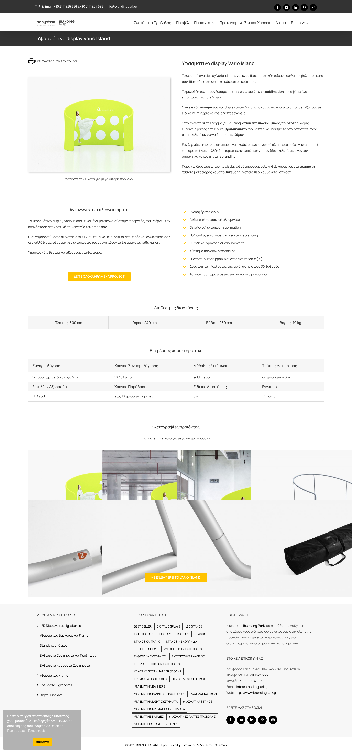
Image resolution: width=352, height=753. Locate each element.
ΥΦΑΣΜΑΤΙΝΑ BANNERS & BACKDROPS (159, 694)
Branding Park (254, 625)
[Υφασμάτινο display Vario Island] (99, 79)
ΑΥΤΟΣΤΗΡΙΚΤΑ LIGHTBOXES (183, 649)
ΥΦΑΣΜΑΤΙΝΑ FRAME (204, 694)
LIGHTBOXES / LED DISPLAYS (153, 634)
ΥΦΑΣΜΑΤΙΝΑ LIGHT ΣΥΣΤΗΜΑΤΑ (156, 701)
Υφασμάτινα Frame (54, 675)
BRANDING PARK (148, 745)
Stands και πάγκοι (53, 645)
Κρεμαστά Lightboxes (56, 685)
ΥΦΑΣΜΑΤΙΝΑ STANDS (197, 701)
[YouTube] (241, 720)
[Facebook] (230, 720)
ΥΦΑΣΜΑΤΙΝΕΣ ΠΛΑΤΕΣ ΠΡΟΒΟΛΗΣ (192, 716)
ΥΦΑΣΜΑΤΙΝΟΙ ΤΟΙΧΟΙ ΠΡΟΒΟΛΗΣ (156, 724)
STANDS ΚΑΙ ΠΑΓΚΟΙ (147, 641)
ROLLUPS (183, 634)
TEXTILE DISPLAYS (146, 649)
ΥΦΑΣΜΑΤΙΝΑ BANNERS (149, 686)
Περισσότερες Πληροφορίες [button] (27, 730)
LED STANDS (193, 626)
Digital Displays (51, 695)
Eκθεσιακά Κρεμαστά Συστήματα (65, 665)
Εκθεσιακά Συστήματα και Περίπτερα (68, 655)
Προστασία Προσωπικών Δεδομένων (187, 745)
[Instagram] (273, 720)
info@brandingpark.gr (122, 6)
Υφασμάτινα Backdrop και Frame (64, 635)
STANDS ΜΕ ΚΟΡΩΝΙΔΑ (181, 641)
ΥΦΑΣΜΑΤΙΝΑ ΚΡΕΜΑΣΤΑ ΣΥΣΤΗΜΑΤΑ (159, 709)
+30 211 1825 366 (65, 6)
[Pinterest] (262, 720)
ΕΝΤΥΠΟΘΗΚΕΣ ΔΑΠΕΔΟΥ (189, 656)
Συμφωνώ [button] (42, 741)
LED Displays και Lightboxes (60, 625)
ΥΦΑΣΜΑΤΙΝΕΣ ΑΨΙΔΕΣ (149, 716)
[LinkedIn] (252, 720)
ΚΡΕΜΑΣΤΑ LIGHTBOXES (150, 679)
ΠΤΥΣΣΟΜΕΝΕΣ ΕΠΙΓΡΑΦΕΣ (190, 679)
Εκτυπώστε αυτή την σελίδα (56, 61)
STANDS (200, 634)
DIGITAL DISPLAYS (168, 626)
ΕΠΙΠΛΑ (139, 664)
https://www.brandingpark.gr (255, 692)
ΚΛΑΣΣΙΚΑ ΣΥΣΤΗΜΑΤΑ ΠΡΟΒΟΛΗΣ (157, 671)
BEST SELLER (143, 626)
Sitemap (221, 745)
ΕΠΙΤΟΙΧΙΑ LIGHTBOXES (164, 664)
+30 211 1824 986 (91, 6)
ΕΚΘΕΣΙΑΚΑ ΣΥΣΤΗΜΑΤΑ (150, 656)
